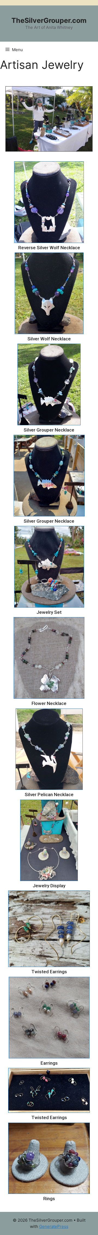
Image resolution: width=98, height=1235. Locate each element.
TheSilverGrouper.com (49, 20)
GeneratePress (53, 1226)
